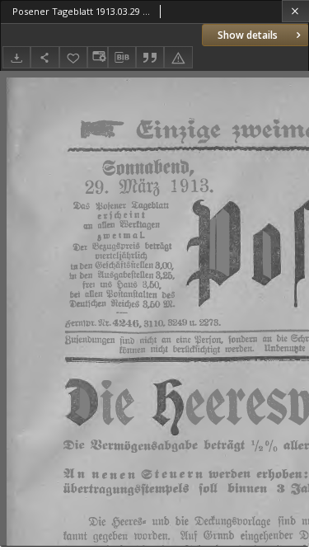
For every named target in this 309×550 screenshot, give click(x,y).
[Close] (295, 11)
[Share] (44, 57)
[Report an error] (178, 57)
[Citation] (150, 57)
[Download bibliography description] (122, 57)
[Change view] (97, 57)
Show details (248, 35)
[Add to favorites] (73, 57)
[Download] (16, 57)
